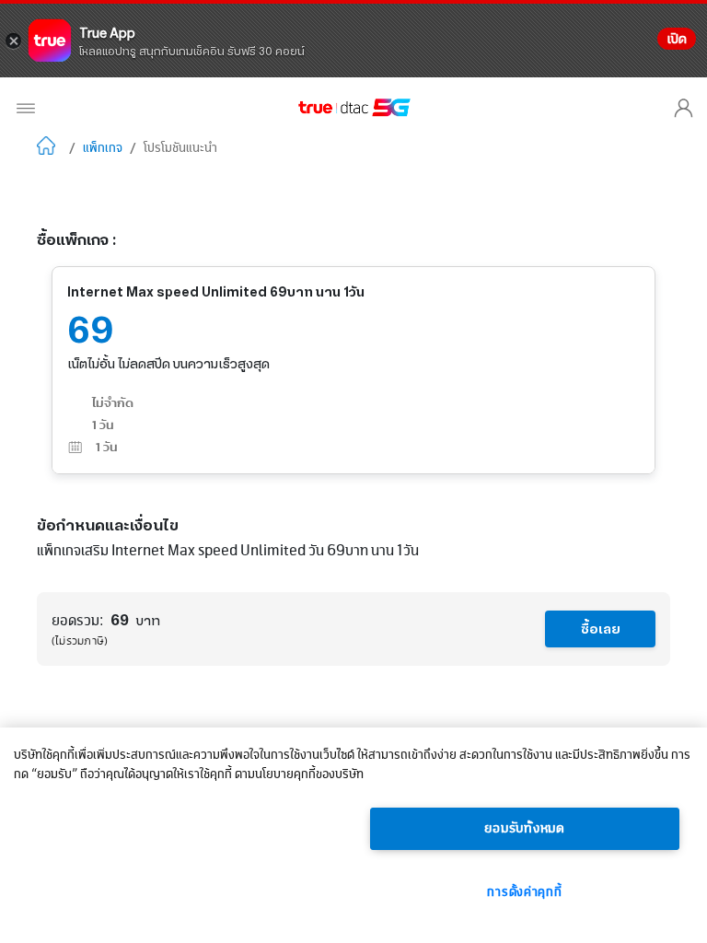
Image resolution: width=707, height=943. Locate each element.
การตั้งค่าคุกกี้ (524, 892)
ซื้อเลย (600, 629)
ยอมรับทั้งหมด (524, 829)
